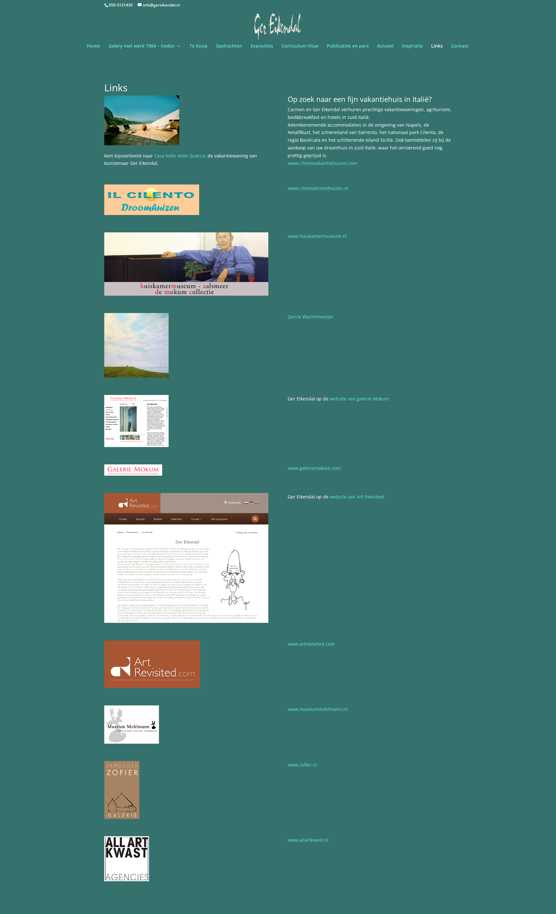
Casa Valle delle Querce (179, 156)
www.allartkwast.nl (308, 840)
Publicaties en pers (348, 46)
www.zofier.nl (302, 765)
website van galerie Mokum (359, 399)
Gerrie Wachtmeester (311, 317)
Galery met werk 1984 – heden (141, 46)
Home (93, 46)
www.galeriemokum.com (314, 468)
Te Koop (199, 46)
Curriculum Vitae (300, 46)
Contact (459, 46)
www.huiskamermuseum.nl (317, 236)
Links (437, 46)
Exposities (262, 46)
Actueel (385, 46)
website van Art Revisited (357, 497)
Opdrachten (229, 46)
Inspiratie (412, 46)
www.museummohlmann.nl (318, 709)
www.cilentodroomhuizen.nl (318, 188)
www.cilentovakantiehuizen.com (322, 163)
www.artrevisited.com (311, 644)
